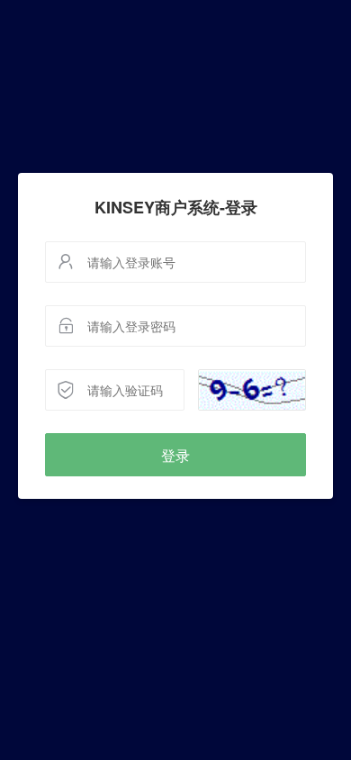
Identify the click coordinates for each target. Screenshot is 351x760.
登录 (175, 455)
